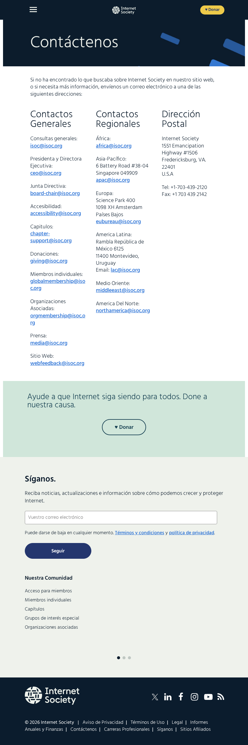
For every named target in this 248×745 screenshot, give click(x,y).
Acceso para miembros (48, 591)
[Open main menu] (33, 9)
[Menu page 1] (118, 657)
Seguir (58, 551)
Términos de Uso (148, 723)
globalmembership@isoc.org (57, 285)
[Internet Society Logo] (52, 696)
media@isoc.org (48, 343)
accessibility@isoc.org (55, 213)
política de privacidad (191, 533)
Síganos (165, 729)
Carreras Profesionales (127, 729)
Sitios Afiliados (195, 729)
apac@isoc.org (113, 180)
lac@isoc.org (125, 270)
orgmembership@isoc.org (57, 319)
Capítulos (34, 609)
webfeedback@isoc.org (57, 363)
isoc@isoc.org (46, 146)
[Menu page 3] (129, 657)
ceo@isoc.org (45, 173)
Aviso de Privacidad (103, 723)
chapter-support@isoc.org (51, 237)
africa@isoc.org (114, 146)
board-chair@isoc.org (55, 193)
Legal (177, 723)
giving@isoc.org (48, 261)
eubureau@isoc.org (118, 221)
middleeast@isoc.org (120, 290)
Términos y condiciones (139, 533)
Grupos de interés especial (52, 618)
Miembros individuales (48, 600)
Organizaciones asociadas (51, 627)
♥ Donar (212, 9)
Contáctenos (83, 729)
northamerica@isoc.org (123, 310)
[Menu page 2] (124, 657)
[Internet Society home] (124, 10)
